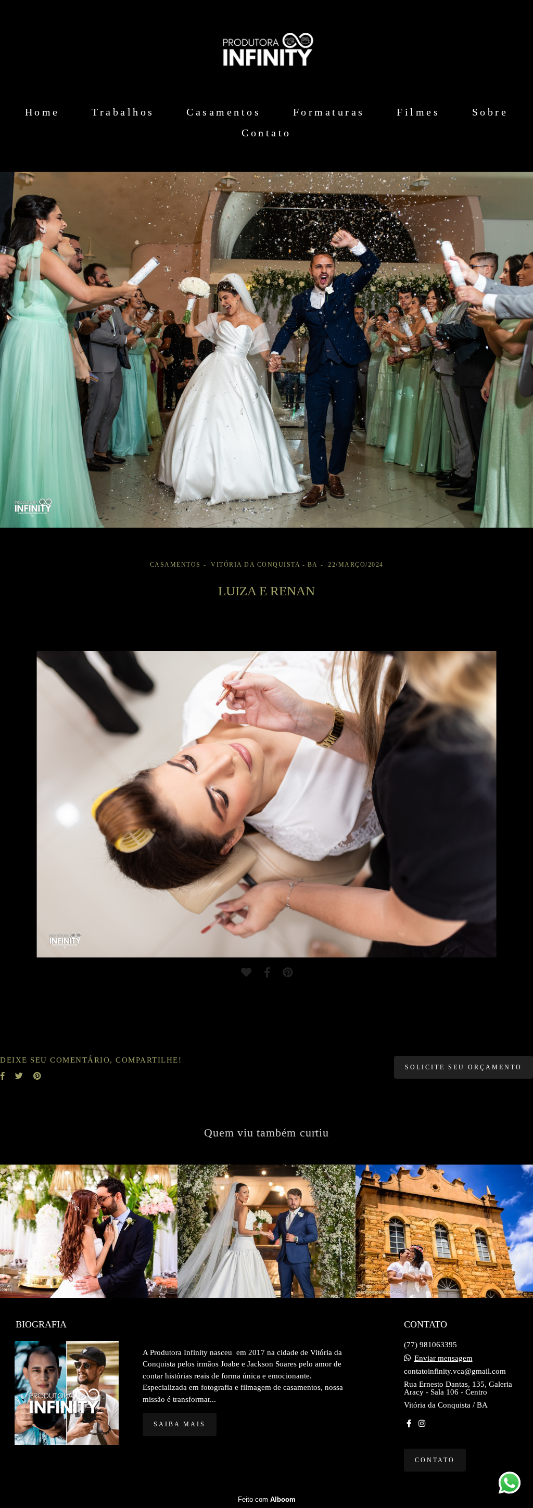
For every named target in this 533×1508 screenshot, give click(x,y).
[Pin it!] (288, 972)
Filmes (418, 112)
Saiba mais (180, 1424)
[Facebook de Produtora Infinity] (409, 1424)
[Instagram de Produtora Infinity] (421, 1424)
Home (42, 112)
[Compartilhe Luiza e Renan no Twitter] (19, 1076)
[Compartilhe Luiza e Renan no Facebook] (2, 1076)
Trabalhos (123, 112)
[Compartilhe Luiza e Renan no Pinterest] (37, 1076)
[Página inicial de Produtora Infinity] (266, 49)
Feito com (267, 1499)
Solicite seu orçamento (463, 1067)
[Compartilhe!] (267, 972)
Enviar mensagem (443, 1358)
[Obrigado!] (246, 972)
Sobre (490, 112)
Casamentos (223, 112)
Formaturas (329, 112)
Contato (266, 132)
